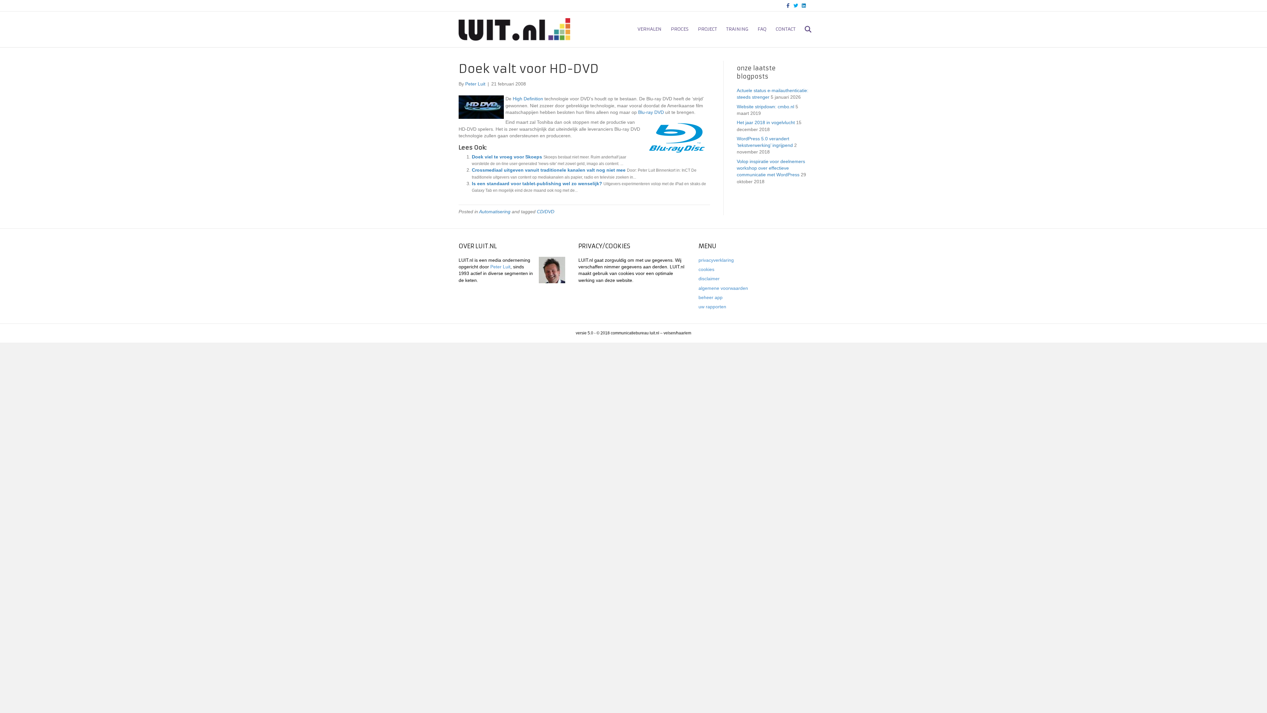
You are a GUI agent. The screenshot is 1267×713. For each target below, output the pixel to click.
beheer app (710, 297)
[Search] (804, 29)
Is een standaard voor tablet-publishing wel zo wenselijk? (537, 183)
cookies (706, 269)
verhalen (649, 29)
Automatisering (494, 211)
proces (680, 29)
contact (786, 29)
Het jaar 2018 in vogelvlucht (766, 122)
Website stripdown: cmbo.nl (765, 106)
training (737, 29)
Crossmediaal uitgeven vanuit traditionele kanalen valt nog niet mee (549, 170)
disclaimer (709, 278)
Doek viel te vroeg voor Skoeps (507, 156)
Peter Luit (500, 266)
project (707, 29)
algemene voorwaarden (723, 288)
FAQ (762, 29)
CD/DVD (545, 211)
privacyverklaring (716, 260)
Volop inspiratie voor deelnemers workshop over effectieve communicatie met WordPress (771, 168)
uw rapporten (712, 306)
